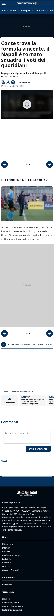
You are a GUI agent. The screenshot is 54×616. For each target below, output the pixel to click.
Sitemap (6, 598)
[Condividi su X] (13, 82)
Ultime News (8, 544)
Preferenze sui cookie (12, 610)
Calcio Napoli (9, 10)
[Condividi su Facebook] (8, 82)
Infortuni (6, 547)
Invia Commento (38, 448)
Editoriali (6, 566)
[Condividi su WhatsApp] (3, 82)
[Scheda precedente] (4, 164)
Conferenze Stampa (11, 555)
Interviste (6, 551)
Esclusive (6, 559)
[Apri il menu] (4, 3)
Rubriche (6, 562)
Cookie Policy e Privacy (12, 606)
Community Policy (10, 602)
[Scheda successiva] (49, 164)
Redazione (7, 584)
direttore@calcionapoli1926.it (15, 526)
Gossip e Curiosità (10, 570)
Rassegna (25, 10)
